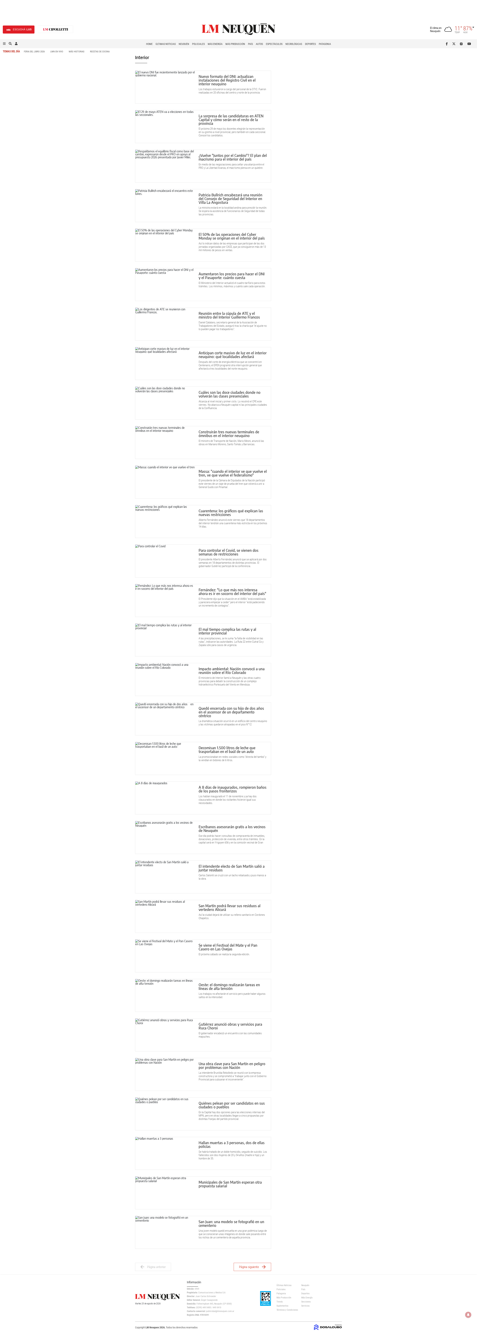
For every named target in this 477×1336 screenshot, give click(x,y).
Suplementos (282, 1306)
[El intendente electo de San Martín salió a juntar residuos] (165, 877)
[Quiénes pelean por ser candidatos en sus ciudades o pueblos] (165, 1114)
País (250, 44)
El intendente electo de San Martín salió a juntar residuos (232, 868)
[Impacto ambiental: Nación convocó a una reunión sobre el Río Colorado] (165, 679)
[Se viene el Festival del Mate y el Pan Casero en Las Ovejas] (165, 956)
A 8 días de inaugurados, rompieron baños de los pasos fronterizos (232, 789)
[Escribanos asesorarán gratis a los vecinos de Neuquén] (165, 837)
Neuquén (184, 44)
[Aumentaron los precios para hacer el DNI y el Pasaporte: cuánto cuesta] (165, 284)
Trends (280, 1302)
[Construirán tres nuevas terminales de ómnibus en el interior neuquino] (165, 442)
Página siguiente (249, 1267)
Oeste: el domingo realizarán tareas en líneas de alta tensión (229, 986)
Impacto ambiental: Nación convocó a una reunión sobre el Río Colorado (232, 670)
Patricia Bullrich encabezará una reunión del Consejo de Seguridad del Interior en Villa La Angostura (230, 198)
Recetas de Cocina (100, 51)
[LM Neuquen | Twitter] (454, 43)
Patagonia (325, 44)
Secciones (306, 1302)
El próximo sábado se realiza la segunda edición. (224, 954)
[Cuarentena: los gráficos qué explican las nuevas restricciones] (165, 521)
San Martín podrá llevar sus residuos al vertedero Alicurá (229, 907)
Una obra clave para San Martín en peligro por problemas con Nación (232, 1065)
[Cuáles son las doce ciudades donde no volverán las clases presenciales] (165, 403)
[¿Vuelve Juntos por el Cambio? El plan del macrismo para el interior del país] (165, 166)
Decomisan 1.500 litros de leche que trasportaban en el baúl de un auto (227, 749)
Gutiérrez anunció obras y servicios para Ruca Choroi (230, 1026)
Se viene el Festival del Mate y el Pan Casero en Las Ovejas (228, 947)
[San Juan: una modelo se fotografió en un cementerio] (165, 1232)
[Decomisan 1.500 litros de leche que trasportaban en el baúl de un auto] (165, 758)
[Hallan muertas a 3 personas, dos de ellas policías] (165, 1153)
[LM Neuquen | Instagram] (462, 43)
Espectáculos (274, 44)
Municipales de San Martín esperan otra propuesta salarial (230, 1184)
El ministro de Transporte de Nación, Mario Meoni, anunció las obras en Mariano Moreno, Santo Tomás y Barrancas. (231, 442)
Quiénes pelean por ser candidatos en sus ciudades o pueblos (232, 1105)
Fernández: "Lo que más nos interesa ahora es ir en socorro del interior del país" (232, 591)
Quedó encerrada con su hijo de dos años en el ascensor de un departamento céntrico (233, 712)
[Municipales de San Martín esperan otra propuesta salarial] (165, 1193)
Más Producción (235, 44)
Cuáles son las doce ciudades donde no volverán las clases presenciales (229, 394)
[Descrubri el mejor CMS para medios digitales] (328, 1329)
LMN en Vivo (56, 51)
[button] (4, 43)
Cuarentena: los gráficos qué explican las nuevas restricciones (231, 512)
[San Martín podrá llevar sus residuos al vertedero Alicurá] (165, 916)
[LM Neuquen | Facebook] (447, 43)
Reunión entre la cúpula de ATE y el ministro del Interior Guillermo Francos (229, 315)
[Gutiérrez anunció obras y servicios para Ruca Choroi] (165, 1035)
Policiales (198, 44)
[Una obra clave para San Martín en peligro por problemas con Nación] (165, 1074)
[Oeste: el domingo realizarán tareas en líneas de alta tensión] (165, 995)
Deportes (310, 44)
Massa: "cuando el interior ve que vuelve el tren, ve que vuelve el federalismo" (233, 473)
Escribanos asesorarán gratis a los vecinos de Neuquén (232, 828)
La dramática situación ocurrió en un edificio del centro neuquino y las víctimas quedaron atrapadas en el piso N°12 (233, 722)
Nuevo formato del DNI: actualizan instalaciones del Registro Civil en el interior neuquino (227, 80)
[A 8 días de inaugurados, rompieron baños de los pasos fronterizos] (165, 798)
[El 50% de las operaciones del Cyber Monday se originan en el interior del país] (165, 245)
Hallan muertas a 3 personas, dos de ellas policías (232, 1144)
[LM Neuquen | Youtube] (469, 43)
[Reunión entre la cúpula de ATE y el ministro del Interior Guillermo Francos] (165, 324)
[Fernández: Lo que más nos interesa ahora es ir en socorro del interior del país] (165, 600)
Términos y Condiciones (286, 1310)
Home (149, 44)
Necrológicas (293, 44)
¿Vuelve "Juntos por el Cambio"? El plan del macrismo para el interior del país (233, 157)
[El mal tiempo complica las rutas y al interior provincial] (165, 640)
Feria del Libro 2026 (34, 51)
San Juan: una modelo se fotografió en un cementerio (231, 1223)
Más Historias (76, 51)
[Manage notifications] (468, 1315)
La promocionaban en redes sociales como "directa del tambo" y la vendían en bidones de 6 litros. (232, 758)
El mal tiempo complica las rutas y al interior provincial (227, 631)
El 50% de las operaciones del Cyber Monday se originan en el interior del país (232, 236)
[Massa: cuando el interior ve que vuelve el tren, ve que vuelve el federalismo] (165, 482)
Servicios (305, 1306)
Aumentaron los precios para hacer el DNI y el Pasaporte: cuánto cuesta (232, 275)
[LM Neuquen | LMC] (55, 30)
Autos (259, 44)
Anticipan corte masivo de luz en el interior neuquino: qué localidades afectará (233, 354)
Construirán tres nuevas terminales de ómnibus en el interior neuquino (229, 433)
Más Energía (215, 44)
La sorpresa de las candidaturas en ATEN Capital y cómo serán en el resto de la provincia (231, 119)
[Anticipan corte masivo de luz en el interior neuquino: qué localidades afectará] (165, 363)
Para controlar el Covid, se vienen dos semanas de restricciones (228, 552)
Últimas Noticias (166, 44)
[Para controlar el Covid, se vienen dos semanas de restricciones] (165, 561)
